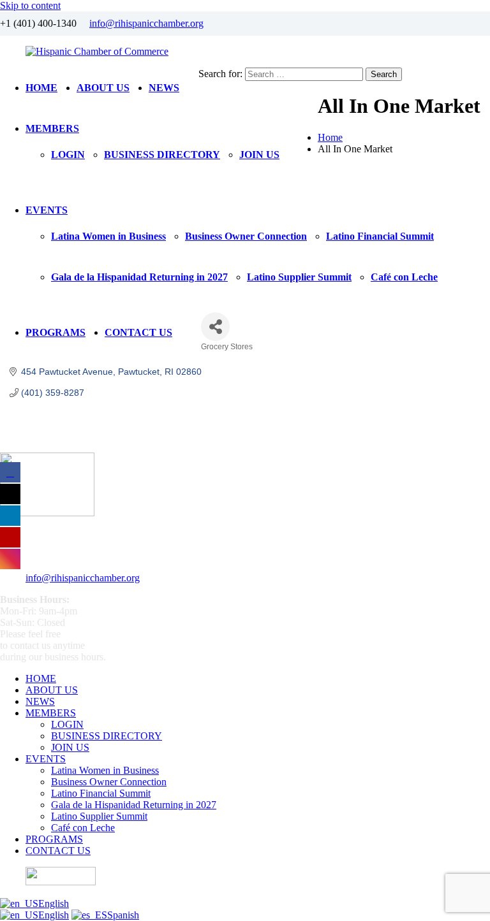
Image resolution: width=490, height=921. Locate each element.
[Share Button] (215, 326)
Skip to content (30, 5)
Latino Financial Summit (380, 236)
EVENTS (47, 210)
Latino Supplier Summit (299, 277)
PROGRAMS (55, 332)
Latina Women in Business (108, 236)
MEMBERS (52, 128)
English (53, 903)
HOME (41, 87)
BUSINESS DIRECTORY (162, 154)
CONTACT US (138, 332)
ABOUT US (103, 87)
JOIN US (259, 154)
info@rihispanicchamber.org (146, 23)
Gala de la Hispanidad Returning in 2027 (139, 277)
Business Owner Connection (246, 236)
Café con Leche (404, 277)
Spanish (123, 915)
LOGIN (68, 154)
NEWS (164, 87)
